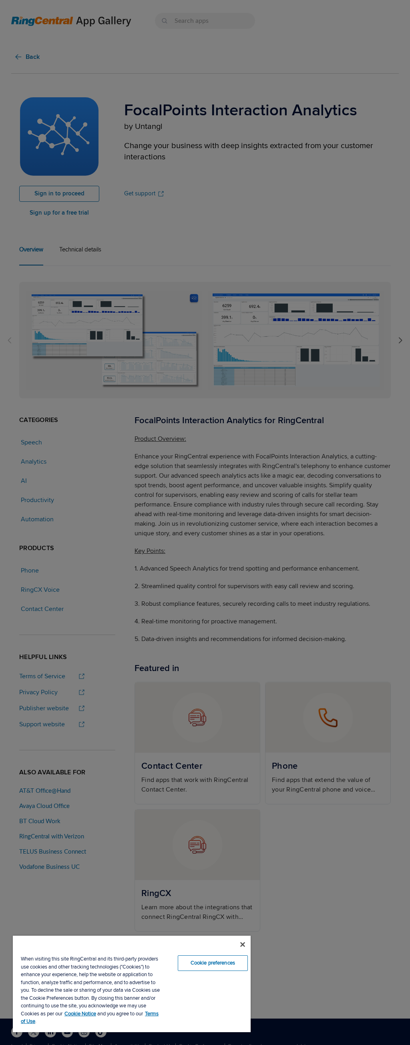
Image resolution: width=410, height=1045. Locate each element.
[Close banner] (242, 944)
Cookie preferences (213, 963)
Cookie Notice (80, 1014)
